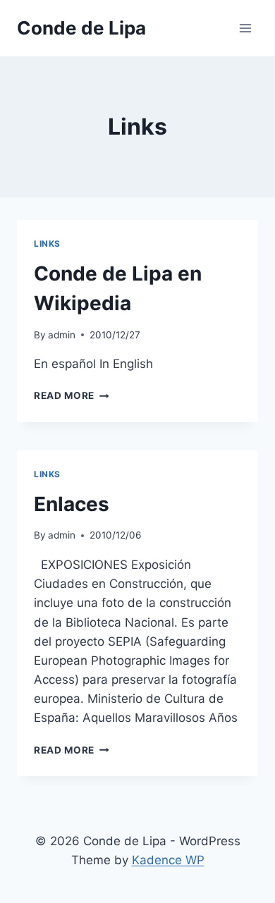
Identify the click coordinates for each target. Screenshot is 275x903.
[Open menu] (245, 28)
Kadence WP (168, 860)
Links (47, 243)
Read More (71, 395)
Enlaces (71, 504)
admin (61, 334)
